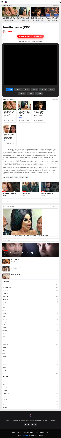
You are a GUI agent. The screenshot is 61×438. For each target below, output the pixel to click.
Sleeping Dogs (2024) (47, 193)
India (30, 350)
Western (30, 407)
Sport (30, 381)
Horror (30, 347)
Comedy (30, 307)
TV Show (30, 401)
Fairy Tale (30, 319)
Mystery (30, 364)
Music (30, 362)
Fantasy (30, 324)
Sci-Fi (30, 373)
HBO (30, 333)
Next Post (55, 201)
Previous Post (6, 201)
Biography (30, 296)
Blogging (25, 435)
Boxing (30, 302)
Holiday (30, 342)
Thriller (26, 177)
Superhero (30, 387)
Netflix (30, 367)
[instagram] (35, 424)
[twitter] (28, 424)
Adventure (30, 290)
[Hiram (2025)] (6, 261)
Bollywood (30, 299)
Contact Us (26, 432)
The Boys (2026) (26, 193)
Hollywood (30, 344)
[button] (2, 2)
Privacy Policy (34, 432)
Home (3, 24)
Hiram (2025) (15, 259)
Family (30, 322)
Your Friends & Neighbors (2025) (9, 194)
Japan (30, 353)
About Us (19, 432)
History (30, 339)
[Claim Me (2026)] (6, 276)
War (30, 404)
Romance (21, 177)
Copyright (41, 432)
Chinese (30, 304)
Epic (30, 316)
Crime (8, 24)
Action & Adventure (30, 287)
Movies (16, 177)
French (30, 327)
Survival (30, 390)
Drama (11, 177)
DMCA (47, 432)
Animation (30, 293)
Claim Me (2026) (15, 274)
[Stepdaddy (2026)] (6, 268)
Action (30, 285)
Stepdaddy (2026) (16, 267)
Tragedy (30, 399)
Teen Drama (30, 393)
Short (30, 379)
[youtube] (32, 424)
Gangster (30, 330)
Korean (30, 356)
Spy (30, 384)
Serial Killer (30, 376)
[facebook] (25, 424)
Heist (30, 336)
